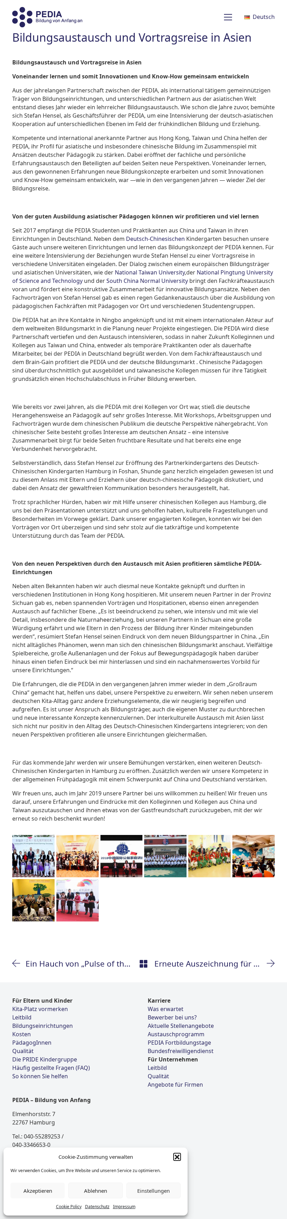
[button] (177, 1156)
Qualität (23, 1051)
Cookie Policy (69, 1207)
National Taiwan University (150, 272)
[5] (209, 856)
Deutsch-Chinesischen (155, 239)
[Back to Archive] (143, 964)
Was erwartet (165, 1009)
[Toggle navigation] (228, 17)
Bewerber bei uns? (172, 1017)
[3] (253, 856)
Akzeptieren (37, 1190)
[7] (121, 856)
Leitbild (21, 1017)
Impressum (124, 1207)
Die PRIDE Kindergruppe (44, 1059)
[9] (33, 900)
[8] (33, 856)
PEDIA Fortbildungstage (179, 1042)
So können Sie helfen (40, 1076)
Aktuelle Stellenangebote (181, 1026)
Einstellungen (153, 1190)
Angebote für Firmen (175, 1084)
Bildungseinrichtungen (42, 1026)
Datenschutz (97, 1207)
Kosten (21, 1034)
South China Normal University (147, 281)
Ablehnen (95, 1190)
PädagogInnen (31, 1042)
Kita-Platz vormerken (40, 1009)
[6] (165, 856)
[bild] (77, 856)
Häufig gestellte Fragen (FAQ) (51, 1068)
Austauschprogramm (176, 1034)
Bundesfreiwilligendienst (181, 1051)
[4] (77, 900)
